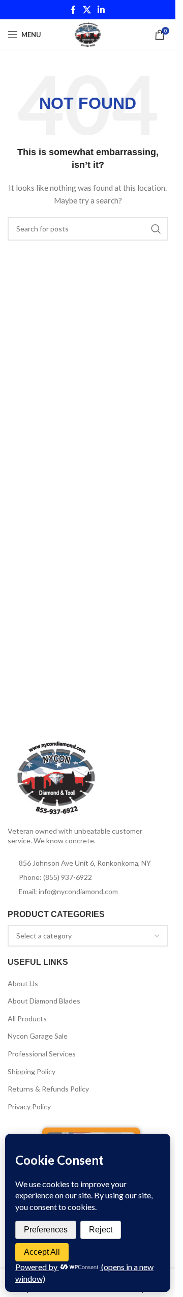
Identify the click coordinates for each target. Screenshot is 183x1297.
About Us (23, 983)
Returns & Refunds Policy (48, 1088)
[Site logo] (88, 34)
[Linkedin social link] (101, 9)
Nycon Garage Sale (38, 1035)
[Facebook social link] (73, 9)
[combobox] (88, 936)
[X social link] (86, 9)
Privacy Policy (29, 1106)
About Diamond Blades (44, 1000)
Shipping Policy (31, 1071)
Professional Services (42, 1053)
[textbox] (88, 936)
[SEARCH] (156, 229)
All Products (27, 1018)
